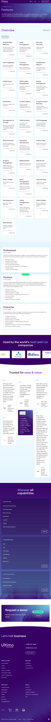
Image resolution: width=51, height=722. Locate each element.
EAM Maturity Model (6, 672)
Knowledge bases (5, 701)
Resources (3, 699)
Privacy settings (30, 719)
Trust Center (28, 689)
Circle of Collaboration (6, 675)
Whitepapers (4, 689)
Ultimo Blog (4, 692)
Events (3, 696)
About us (28, 687)
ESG (26, 696)
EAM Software (4, 663)
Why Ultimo (4, 677)
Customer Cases (5, 687)
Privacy (24, 719)
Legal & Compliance (30, 692)
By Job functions (29, 668)
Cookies (19, 719)
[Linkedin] (49, 719)
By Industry (28, 663)
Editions (3, 665)
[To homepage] (4, 1)
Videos (3, 694)
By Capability (29, 665)
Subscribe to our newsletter (32, 694)
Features (3, 668)
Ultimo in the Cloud (5, 670)
